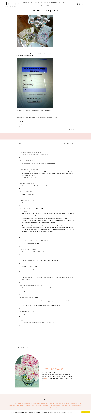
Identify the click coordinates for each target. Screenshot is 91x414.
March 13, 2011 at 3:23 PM (36, 275)
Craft (47, 405)
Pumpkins (32, 407)
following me (53, 380)
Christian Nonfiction (62, 405)
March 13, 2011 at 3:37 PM (36, 285)
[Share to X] (72, 130)
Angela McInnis (24, 169)
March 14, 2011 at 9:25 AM (29, 311)
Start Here (26, 2)
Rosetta (21, 249)
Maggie (22, 320)
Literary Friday (11, 403)
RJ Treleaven (11, 3)
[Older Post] (63, 143)
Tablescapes (77, 403)
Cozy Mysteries (73, 405)
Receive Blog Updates (36, 2)
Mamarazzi (22, 297)
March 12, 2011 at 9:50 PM (29, 191)
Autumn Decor (53, 405)
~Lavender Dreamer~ (25, 275)
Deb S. (21, 311)
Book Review (28, 403)
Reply (20, 157)
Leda (21, 183)
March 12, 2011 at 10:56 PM (38, 208)
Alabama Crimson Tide (41, 407)
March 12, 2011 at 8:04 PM (28, 183)
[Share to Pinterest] (73, 130)
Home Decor (20, 403)
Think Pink (72, 407)
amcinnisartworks (31, 177)
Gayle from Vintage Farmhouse (27, 258)
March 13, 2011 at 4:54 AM (29, 249)
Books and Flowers (25, 405)
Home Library (25, 407)
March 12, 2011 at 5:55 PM (34, 169)
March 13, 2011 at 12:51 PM (30, 266)
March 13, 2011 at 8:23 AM (41, 258)
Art (60, 2)
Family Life (36, 403)
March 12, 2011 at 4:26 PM (35, 152)
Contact (47, 5)
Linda (21, 200)
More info (69, 412)
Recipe (48, 403)
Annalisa (22, 266)
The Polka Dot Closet (25, 285)
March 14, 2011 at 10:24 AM (30, 320)
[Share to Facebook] (69, 130)
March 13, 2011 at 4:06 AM (42, 240)
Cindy (21, 160)
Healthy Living (11, 407)
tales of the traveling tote (38, 405)
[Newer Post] (23, 143)
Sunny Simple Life (24, 152)
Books (64, 2)
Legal (41, 5)
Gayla (21, 191)
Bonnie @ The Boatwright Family (28, 240)
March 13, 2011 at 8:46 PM (31, 297)
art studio (80, 405)
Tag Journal (58, 407)
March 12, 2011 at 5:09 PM (29, 160)
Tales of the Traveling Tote (50, 2)
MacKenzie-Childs (69, 403)
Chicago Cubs (51, 407)
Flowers (43, 403)
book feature (18, 407)
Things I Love (59, 403)
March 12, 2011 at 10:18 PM (29, 200)
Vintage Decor (65, 407)
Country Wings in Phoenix (26, 208)
